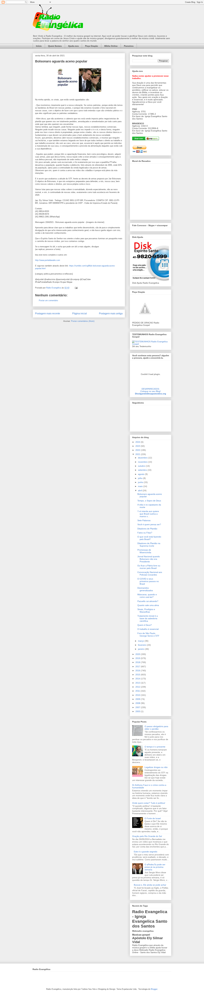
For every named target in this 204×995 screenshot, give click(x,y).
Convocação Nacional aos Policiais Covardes (149, 573)
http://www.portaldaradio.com (47, 260)
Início (39, 46)
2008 (138, 703)
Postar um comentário (48, 300)
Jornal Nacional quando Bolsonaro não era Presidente (148, 559)
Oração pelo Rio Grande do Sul (147, 836)
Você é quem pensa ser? (149, 524)
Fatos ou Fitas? (144, 532)
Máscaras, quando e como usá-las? (147, 595)
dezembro (143, 457)
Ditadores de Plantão (147, 528)
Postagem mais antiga (111, 313)
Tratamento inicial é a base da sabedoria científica (147, 618)
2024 (138, 442)
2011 (138, 691)
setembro (143, 470)
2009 (138, 699)
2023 (138, 446)
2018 (138, 662)
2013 (138, 683)
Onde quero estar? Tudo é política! (148, 803)
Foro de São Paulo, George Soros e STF (148, 634)
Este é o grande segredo (145, 851)
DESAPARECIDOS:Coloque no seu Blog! (150, 390)
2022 (138, 450)
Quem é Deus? (144, 625)
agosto (141, 474)
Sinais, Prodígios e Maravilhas (146, 610)
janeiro (141, 649)
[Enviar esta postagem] (76, 288)
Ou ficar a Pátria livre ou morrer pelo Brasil (148, 566)
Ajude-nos (73, 46)
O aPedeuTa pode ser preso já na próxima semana (155, 867)
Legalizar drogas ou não (156, 767)
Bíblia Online (111, 46)
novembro (143, 462)
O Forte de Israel (153, 818)
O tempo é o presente (155, 747)
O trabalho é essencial (148, 629)
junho (141, 482)
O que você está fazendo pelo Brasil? (149, 538)
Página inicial (79, 313)
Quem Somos (55, 46)
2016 (138, 670)
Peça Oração (91, 46)
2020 (138, 654)
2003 (138, 711)
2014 (138, 678)
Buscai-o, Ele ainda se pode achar (150, 885)
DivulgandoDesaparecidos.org (150, 393)
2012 (138, 687)
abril (140, 490)
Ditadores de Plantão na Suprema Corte (148, 544)
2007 (138, 707)
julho (140, 478)
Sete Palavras (144, 520)
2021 (138, 454)
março (141, 641)
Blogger (154, 989)
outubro (142, 466)
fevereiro (142, 645)
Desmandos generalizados (145, 589)
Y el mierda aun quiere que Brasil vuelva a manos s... (148, 514)
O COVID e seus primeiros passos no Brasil (148, 581)
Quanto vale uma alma (148, 605)
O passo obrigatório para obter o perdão (156, 727)
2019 (138, 658)
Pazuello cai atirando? (147, 601)
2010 (138, 695)
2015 (138, 674)
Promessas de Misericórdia (144, 551)
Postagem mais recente (47, 313)
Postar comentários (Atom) (82, 321)
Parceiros (129, 46)
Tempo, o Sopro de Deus (149, 500)
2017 (138, 666)
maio (140, 486)
